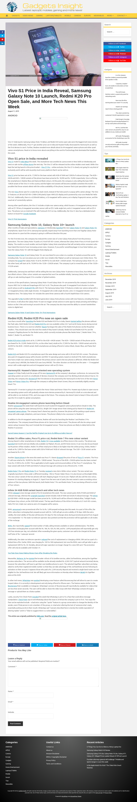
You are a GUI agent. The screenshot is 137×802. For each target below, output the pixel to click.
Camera (77, 15)
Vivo (16, 192)
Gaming (39, 15)
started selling (76, 321)
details (82, 572)
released (16, 493)
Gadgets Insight (53, 5)
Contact (121, 15)
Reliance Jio (21, 558)
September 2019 (110, 289)
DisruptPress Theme (76, 796)
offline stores (28, 164)
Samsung (41, 228)
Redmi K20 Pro (40, 324)
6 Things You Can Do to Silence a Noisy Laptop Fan (104, 747)
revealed (35, 597)
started (31, 558)
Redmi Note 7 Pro (14, 471)
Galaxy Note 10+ (91, 228)
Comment (12, 666)
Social (107, 259)
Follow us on (117, 43)
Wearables (99, 15)
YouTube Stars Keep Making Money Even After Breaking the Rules (32, 553)
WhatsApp (26, 580)
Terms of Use (98, 792)
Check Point (22, 600)
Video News (28, 15)
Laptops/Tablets (53, 15)
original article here (59, 616)
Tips (106, 263)
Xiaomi (44, 327)
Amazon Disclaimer (52, 753)
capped (27, 526)
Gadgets (16, 15)
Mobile (68, 15)
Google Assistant (29, 214)
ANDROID (12, 115)
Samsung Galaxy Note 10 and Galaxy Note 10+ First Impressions (31, 312)
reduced (44, 539)
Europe (87, 15)
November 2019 (110, 283)
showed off (33, 379)
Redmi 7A (44, 441)
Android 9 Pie (30, 288)
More (109, 15)
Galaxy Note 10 (75, 228)
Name (11, 691)
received (48, 471)
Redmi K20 (12, 354)
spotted (37, 580)
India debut (25, 162)
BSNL (10, 526)
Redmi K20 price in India (17, 340)
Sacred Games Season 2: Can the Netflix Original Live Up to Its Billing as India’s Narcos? (40, 433)
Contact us (50, 747)
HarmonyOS (50, 373)
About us (49, 750)
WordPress (64, 796)
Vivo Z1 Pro (45, 167)
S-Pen (21, 299)
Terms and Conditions (53, 764)
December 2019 (110, 279)
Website (11, 712)
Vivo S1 (11, 162)
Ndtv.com (40, 616)
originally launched (38, 496)
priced (20, 261)
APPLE (107, 232)
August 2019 (109, 293)
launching (29, 321)
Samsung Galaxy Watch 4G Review (98, 750)
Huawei (11, 373)
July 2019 (108, 296)
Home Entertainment (112, 249)
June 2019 (108, 300)
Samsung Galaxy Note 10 (17, 255)
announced (18, 406)
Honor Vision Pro (22, 381)
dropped (60, 457)
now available (55, 441)
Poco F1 (81, 457)
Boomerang (12, 586)
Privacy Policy (50, 760)
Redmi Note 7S (30, 471)
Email (10, 702)
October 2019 (110, 286)
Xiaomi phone (20, 457)
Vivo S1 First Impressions (17, 219)
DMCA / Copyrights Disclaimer (56, 757)
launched (59, 228)
